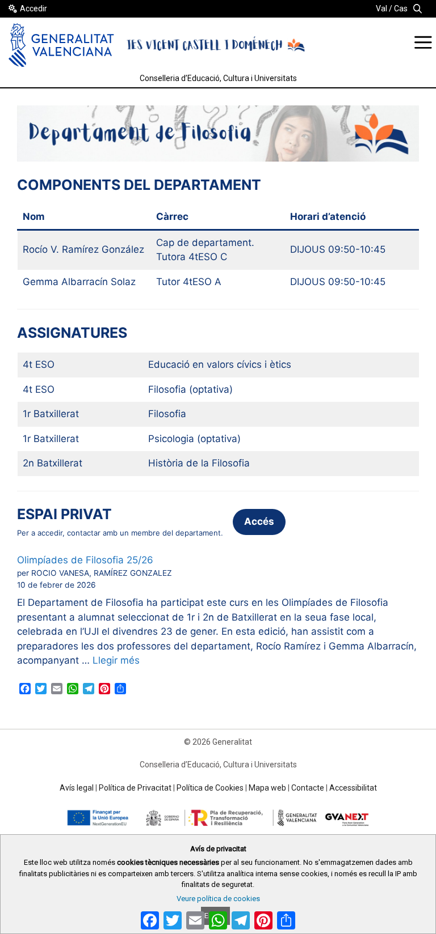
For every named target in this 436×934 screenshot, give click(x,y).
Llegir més (116, 660)
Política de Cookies (210, 787)
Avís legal (77, 787)
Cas (401, 8)
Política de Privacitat (135, 787)
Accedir (33, 8)
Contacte (307, 787)
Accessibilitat (353, 787)
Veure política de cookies (218, 898)
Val (381, 8)
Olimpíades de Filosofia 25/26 (85, 560)
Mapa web (267, 787)
